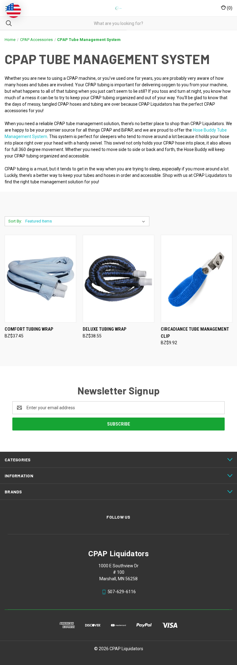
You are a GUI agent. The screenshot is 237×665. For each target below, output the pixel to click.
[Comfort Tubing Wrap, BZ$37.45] (40, 278)
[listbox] (86, 221)
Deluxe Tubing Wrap (104, 329)
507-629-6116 (121, 591)
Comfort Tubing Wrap (29, 329)
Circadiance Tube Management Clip (195, 332)
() (229, 8)
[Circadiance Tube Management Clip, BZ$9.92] (196, 278)
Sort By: (15, 221)
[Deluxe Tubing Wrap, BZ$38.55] (118, 278)
